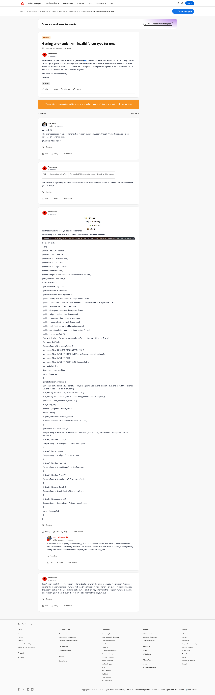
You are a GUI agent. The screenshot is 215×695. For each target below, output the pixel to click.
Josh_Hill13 (52, 123)
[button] (183, 11)
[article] (88, 139)
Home (22, 11)
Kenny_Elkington (59, 537)
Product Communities (32, 11)
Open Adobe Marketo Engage (159, 24)
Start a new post (108, 104)
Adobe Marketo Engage (49, 11)
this (85, 60)
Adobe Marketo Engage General (68, 11)
